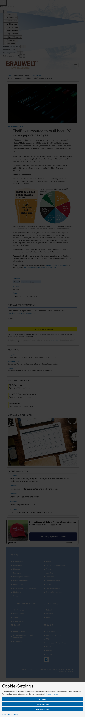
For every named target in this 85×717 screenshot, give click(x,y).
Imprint (4, 715)
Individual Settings (42, 709)
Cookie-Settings (13, 715)
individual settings (51, 694)
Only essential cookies (42, 704)
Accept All (42, 699)
